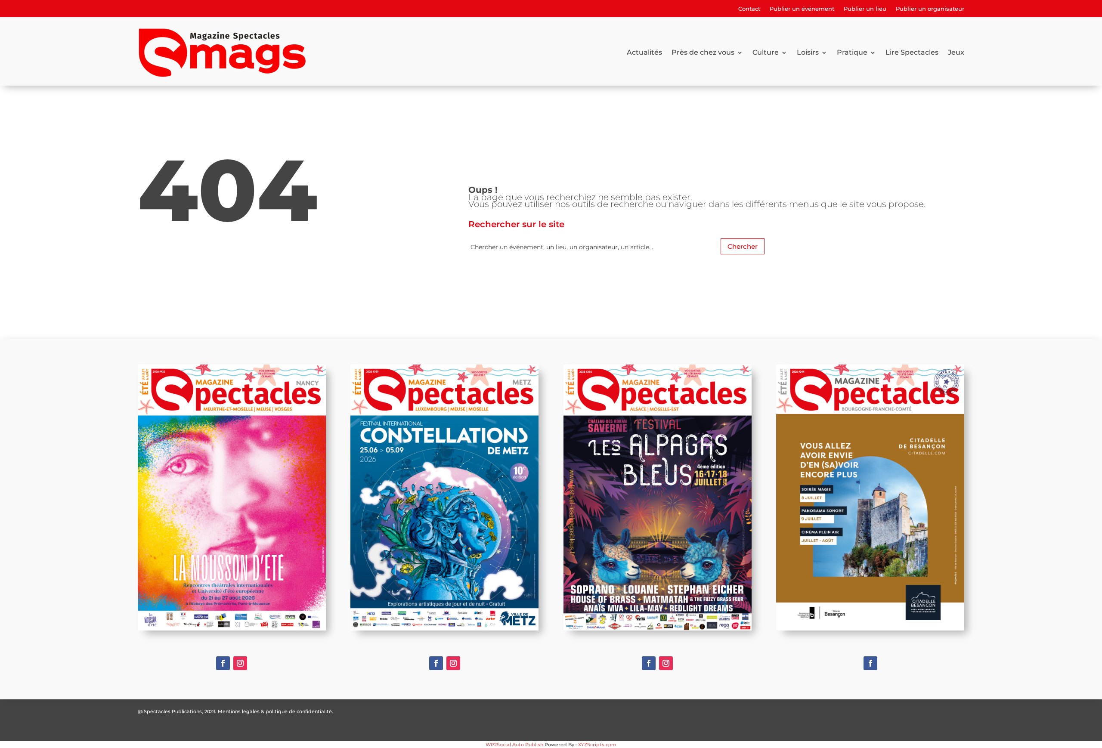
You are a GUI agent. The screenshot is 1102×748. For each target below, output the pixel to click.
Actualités (644, 52)
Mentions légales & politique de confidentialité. (275, 711)
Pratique (852, 52)
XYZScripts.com (597, 745)
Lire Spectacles (911, 52)
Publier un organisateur (930, 9)
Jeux (956, 52)
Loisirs (808, 52)
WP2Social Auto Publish (514, 745)
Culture (765, 52)
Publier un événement (802, 9)
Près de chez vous (703, 52)
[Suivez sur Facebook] (223, 663)
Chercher (742, 246)
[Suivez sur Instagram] (240, 663)
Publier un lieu (865, 9)
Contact (749, 9)
